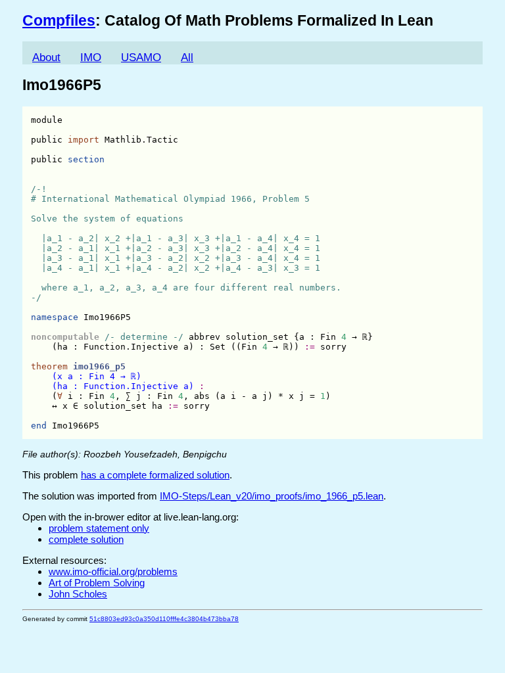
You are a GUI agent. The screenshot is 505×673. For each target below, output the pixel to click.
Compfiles (58, 20)
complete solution (86, 539)
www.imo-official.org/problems (113, 571)
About (46, 57)
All (187, 57)
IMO (90, 57)
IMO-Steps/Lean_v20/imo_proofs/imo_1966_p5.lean (271, 495)
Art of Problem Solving (97, 582)
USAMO (141, 57)
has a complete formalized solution (155, 474)
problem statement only (99, 528)
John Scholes (78, 593)
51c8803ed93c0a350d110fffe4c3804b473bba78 (164, 618)
